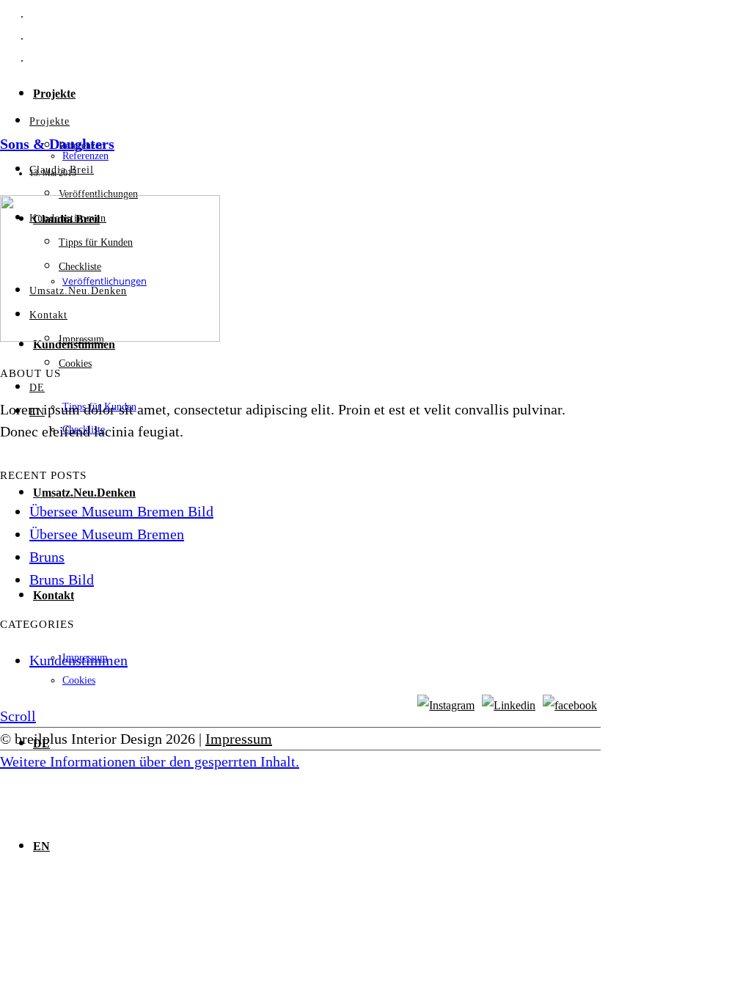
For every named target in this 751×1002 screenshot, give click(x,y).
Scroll (18, 716)
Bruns (47, 557)
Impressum (238, 739)
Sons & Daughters (57, 144)
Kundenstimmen (78, 660)
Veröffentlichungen (98, 194)
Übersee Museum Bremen (106, 534)
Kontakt (53, 595)
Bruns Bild (61, 579)
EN (41, 846)
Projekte (54, 93)
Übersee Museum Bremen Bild (121, 511)
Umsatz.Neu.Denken (84, 492)
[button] (149, 761)
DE (37, 387)
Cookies (78, 680)
